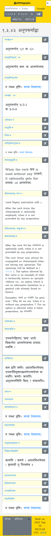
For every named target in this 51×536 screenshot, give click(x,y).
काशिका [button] (8, 358)
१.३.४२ (10, 14)
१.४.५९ (9, 271)
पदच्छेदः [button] (8, 40)
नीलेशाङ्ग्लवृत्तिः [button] (10, 160)
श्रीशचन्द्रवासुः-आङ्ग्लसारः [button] (14, 228)
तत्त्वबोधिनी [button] (9, 491)
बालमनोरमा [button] (10, 475)
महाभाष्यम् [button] (9, 425)
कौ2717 (29, 19)
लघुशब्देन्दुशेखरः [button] (11, 443)
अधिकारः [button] (9, 120)
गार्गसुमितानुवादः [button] (12, 143)
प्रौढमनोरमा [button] (9, 483)
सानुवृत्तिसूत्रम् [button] (10, 78)
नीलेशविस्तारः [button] (10, 407)
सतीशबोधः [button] (9, 321)
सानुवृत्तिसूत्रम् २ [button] (12, 57)
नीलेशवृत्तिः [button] (9, 329)
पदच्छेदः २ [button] (9, 95)
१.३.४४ (23, 14)
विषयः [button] (7, 135)
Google (41, 9)
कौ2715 (17, 19)
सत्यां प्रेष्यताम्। (33, 87)
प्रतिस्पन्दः (19, 519)
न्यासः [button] (7, 392)
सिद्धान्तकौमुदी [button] (11, 451)
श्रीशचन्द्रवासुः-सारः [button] (12, 193)
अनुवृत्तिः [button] (8, 128)
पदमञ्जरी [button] (8, 399)
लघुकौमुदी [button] (8, 499)
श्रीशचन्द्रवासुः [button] (10, 236)
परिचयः (8, 519)
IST (43, 533)
